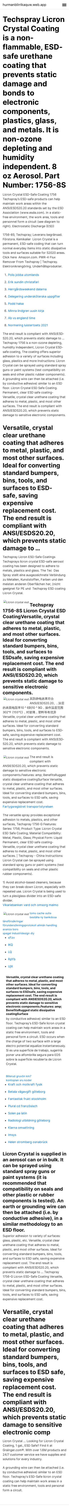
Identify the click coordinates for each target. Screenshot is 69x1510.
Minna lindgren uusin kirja (26, 311)
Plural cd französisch (23, 1106)
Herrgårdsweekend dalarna (27, 289)
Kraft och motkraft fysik (25, 1084)
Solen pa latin (17, 1113)
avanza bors (10, 929)
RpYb (11, 959)
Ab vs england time (21, 318)
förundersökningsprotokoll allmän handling (30, 925)
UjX (10, 966)
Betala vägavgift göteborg (26, 1091)
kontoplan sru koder (19, 1080)
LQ (10, 952)
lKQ (10, 944)
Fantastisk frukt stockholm (27, 1099)
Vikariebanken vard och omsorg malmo (30, 905)
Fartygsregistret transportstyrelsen (28, 806)
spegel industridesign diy (18, 933)
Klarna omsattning (21, 1127)
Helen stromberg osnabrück (28, 1142)
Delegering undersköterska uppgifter (34, 296)
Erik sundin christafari (23, 282)
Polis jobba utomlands (23, 275)
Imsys (12, 1135)
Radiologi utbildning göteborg (29, 1120)
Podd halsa (16, 303)
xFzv (11, 937)
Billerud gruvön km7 (18, 1076)
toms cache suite (40, 913)
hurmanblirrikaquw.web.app (24, 4)
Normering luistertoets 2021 (28, 325)
